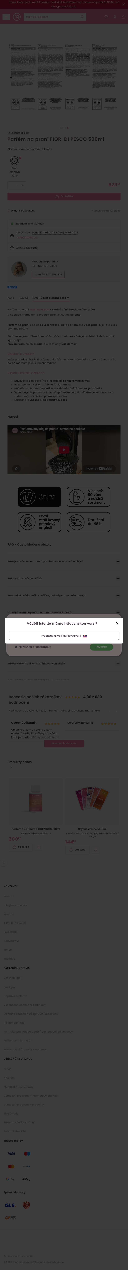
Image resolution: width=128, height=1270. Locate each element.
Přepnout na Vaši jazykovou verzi (61, 636)
